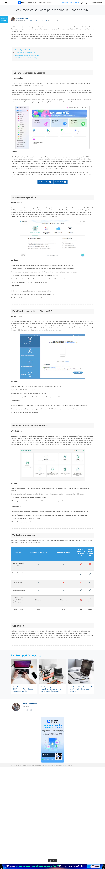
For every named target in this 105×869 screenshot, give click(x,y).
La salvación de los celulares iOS (25, 52)
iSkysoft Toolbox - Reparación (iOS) (26, 58)
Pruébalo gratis (43, 181)
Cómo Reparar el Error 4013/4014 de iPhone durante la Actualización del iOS (24, 689)
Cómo (15, 765)
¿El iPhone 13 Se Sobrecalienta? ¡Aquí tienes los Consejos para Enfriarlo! (81, 689)
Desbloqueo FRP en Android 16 (70, 2)
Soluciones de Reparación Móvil (38, 20)
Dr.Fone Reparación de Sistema (24, 50)
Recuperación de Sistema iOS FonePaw (27, 55)
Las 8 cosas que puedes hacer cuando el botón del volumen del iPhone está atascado (51, 689)
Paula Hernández (22, 18)
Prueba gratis (59, 181)
